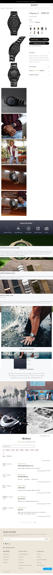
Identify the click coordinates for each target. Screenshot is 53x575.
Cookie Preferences (41, 565)
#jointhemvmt (40, 551)
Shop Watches (6, 554)
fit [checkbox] (3, 450)
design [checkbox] (21, 450)
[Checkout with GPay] (39, 43)
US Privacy (39, 562)
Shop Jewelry (5, 559)
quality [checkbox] (27, 450)
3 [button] (26, 522)
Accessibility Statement (23, 554)
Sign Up (46, 539)
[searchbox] (19, 446)
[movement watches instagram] (7, 543)
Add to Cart (39, 39)
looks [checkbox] (32, 450)
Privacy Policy (47, 571)
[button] (2, 2)
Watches (3, 8)
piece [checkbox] (17, 450)
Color (30, 25)
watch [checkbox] (36, 450)
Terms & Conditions (39, 571)
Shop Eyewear (6, 557)
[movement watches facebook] (3, 543)
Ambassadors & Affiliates (42, 559)
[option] (26, 2)
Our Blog (39, 557)
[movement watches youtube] (5, 543)
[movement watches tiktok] (9, 543)
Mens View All (9, 8)
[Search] (50, 5)
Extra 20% (46, 568)
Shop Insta (5, 562)
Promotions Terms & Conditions (25, 565)
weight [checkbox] (8, 450)
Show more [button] (4, 453)
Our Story (39, 554)
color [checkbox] (12, 450)
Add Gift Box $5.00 (36, 46)
